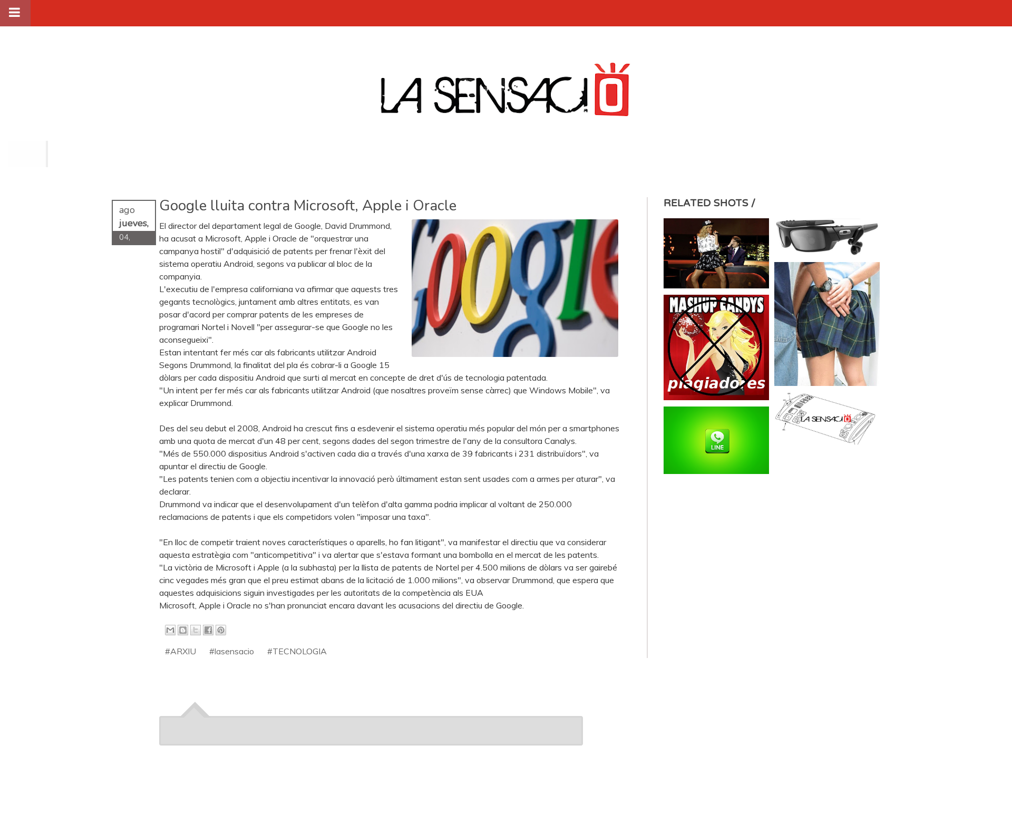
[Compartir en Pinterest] (221, 630)
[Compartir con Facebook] (208, 630)
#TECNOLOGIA (297, 651)
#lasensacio (231, 651)
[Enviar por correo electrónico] (170, 630)
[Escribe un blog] (183, 630)
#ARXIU (180, 651)
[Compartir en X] (195, 630)
